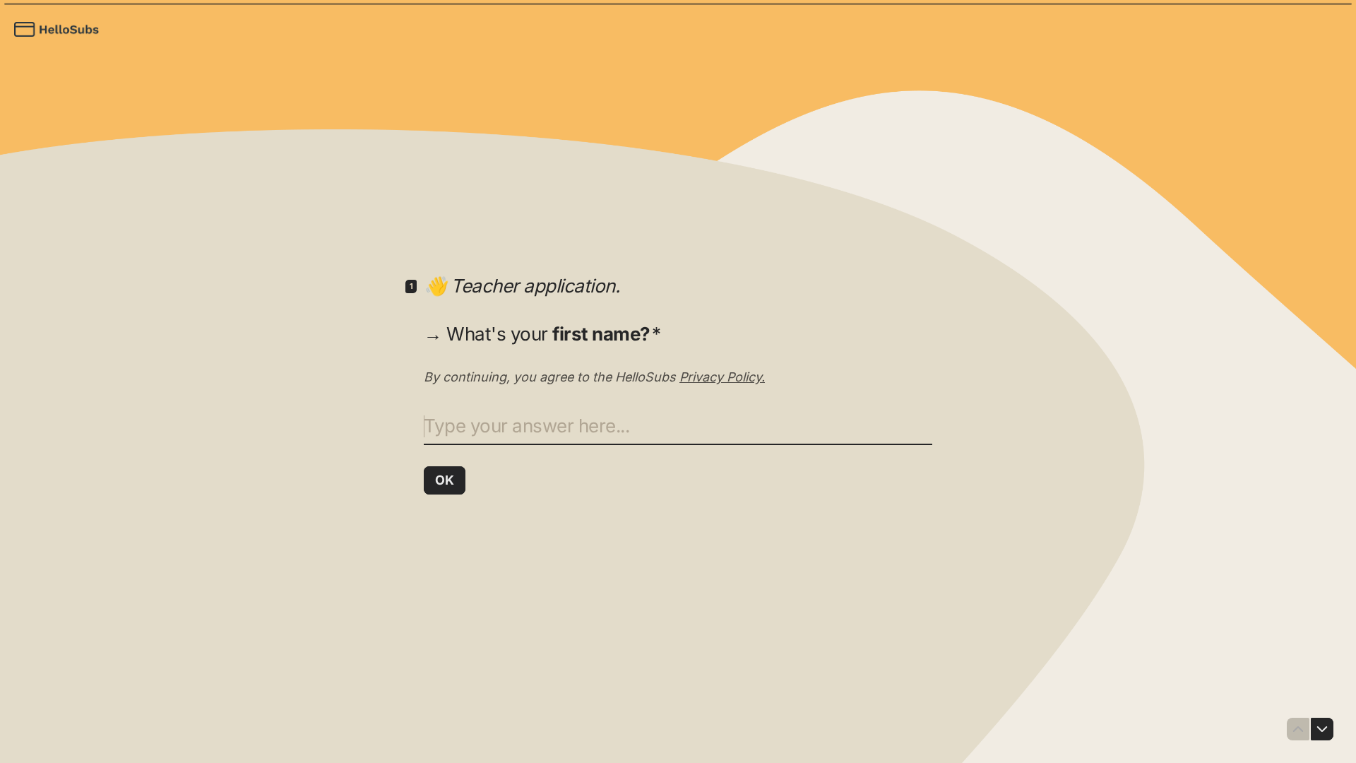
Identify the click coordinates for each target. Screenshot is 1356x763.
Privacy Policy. (722, 376)
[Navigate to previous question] (1298, 729)
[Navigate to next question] (1322, 729)
